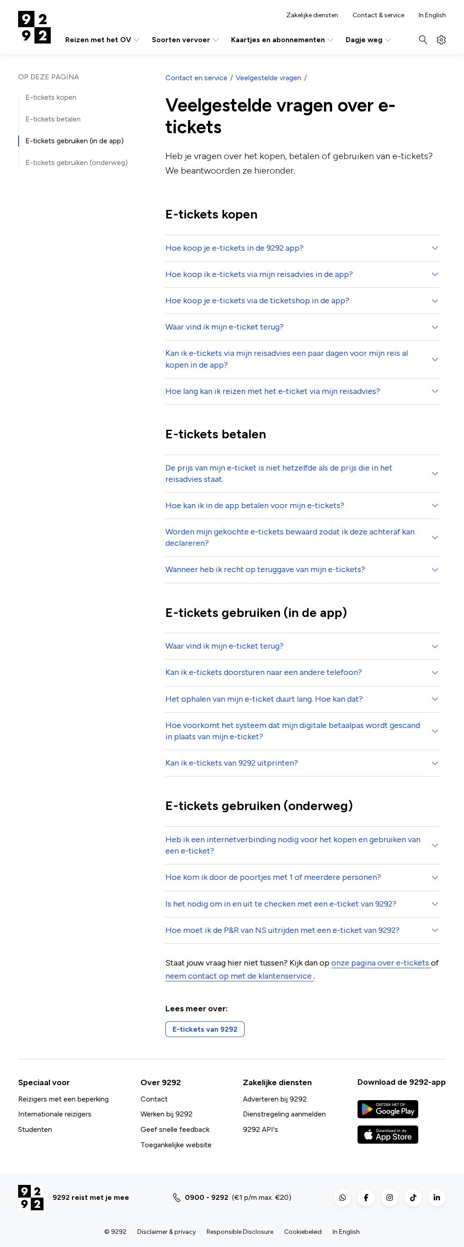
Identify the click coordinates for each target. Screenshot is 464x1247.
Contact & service (378, 15)
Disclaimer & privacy (166, 1232)
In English (432, 15)
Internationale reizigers (55, 1114)
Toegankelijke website (176, 1144)
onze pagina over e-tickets (381, 963)
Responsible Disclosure (240, 1232)
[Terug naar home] (34, 27)
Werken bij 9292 (166, 1114)
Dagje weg (364, 39)
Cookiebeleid (303, 1232)
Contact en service (196, 77)
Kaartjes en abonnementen (278, 39)
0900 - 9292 (206, 1197)
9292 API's (260, 1129)
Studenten (35, 1129)
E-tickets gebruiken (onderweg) (76, 162)
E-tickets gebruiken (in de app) (74, 140)
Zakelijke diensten (312, 15)
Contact (154, 1099)
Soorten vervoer (181, 39)
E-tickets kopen (51, 97)
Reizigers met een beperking (63, 1099)
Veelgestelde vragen (268, 77)
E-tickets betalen (53, 119)
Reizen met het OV (98, 39)
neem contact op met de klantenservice (239, 976)
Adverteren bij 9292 (275, 1099)
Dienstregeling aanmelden (284, 1114)
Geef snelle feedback (174, 1129)
